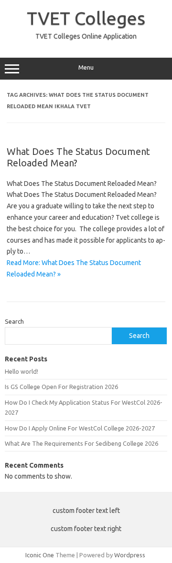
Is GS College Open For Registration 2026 (61, 386)
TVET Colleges (86, 18)
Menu (86, 67)
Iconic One (39, 555)
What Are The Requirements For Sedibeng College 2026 (81, 443)
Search (14, 321)
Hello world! (21, 371)
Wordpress (129, 555)
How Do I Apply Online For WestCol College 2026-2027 (80, 428)
